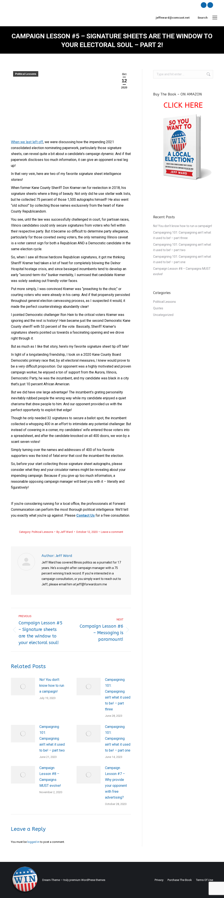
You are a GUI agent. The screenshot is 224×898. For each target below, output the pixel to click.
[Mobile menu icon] (215, 17)
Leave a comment (112, 532)
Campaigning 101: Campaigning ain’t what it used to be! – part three (117, 694)
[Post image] (23, 686)
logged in (33, 841)
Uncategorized (163, 315)
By (64, 532)
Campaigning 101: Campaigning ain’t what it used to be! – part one (117, 738)
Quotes (158, 308)
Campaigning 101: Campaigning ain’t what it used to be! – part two (52, 738)
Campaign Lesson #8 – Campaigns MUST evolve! (50, 777)
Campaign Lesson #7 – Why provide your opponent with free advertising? (116, 782)
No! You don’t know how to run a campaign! (51, 686)
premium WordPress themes (87, 880)
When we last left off (27, 142)
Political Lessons (25, 74)
